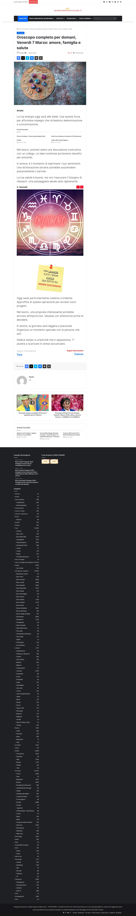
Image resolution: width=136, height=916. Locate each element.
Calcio (18, 851)
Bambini (18, 662)
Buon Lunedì (20, 582)
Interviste (19, 733)
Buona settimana (21, 611)
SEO (17, 868)
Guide (18, 682)
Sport (16, 848)
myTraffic (18, 745)
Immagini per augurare (21, 571)
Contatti (101, 909)
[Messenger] (32, 58)
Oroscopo (23, 18)
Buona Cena (20, 605)
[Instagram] (112, 2)
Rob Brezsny (20, 828)
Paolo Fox (19, 825)
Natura (18, 702)
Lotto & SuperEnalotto (23, 694)
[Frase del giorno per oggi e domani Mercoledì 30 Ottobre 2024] (54, 461)
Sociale (18, 719)
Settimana (19, 831)
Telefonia (19, 873)
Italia (17, 759)
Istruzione (19, 688)
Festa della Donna (21, 628)
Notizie (17, 751)
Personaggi (18, 836)
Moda (18, 699)
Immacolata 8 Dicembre (23, 634)
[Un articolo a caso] (118, 2)
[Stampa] (41, 58)
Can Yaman (19, 568)
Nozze (18, 705)
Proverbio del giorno (22, 556)
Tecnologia (71, 18)
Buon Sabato (20, 599)
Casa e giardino (84, 18)
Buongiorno (19, 619)
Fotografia (19, 679)
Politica (18, 765)
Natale (18, 554)
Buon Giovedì (20, 579)
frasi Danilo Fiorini (21, 545)
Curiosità (19, 671)
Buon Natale (20, 591)
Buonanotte (19, 616)
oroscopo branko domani (24, 822)
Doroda (17, 522)
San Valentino (20, 645)
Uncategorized (19, 896)
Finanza (17, 525)
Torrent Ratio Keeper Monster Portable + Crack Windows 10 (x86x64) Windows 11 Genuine (49, 434)
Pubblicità (112, 912)
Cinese (18, 791)
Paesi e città (20, 708)
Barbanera (19, 779)
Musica (17, 728)
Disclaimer (119, 912)
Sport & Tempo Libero (23, 722)
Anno (18, 776)
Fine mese (19, 631)
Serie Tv (18, 891)
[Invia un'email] (25, 53)
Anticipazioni (20, 882)
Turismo (18, 725)
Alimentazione (20, 651)
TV (17, 876)
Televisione (18, 879)
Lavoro (18, 691)
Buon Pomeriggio (21, 594)
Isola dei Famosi (21, 885)
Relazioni (19, 713)
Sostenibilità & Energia (21, 845)
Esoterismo (19, 674)
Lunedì (18, 551)
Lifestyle (59, 18)
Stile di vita (18, 856)
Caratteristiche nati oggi (23, 788)
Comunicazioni (19, 508)
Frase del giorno (21, 542)
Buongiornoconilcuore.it (23, 785)
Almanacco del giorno (23, 654)
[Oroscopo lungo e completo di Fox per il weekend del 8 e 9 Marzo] (33, 402)
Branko (18, 782)
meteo (18, 696)
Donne (17, 516)
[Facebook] (104, 2)
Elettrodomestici (21, 505)
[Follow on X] (24, 53)
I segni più (19, 808)
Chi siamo (88, 912)
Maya (18, 816)
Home (20, 29)
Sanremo (19, 888)
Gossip (17, 565)
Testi (17, 742)
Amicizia (18, 531)
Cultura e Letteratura (21, 514)
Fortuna (18, 805)
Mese (18, 819)
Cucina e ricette (20, 511)
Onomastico (20, 642)
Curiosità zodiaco (21, 796)
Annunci (17, 494)
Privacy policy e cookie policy (100, 912)
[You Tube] (109, 2)
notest (17, 748)
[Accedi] (115, 2)
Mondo (18, 762)
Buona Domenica (21, 608)
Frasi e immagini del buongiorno (41, 18)
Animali (18, 656)
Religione (19, 716)
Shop (16, 842)
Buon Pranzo (20, 596)
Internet (18, 862)
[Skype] (27, 58)
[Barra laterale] (120, 2)
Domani (18, 802)
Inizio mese (19, 636)
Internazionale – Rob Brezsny (25, 811)
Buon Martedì (20, 585)
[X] (106, 2)
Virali (17, 768)
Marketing (19, 865)
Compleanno (20, 539)
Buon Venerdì (20, 602)
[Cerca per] (115, 18)
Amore (18, 773)
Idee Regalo (20, 685)
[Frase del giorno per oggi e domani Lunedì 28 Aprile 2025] (45, 461)
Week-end (19, 833)
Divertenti (19, 756)
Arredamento (20, 502)
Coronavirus (20, 753)
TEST (16, 893)
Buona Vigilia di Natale (23, 614)
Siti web (18, 871)
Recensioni (19, 739)
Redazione (81, 912)
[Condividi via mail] (36, 58)
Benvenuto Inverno (22, 574)
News (18, 736)
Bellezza (18, 665)
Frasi (16, 528)
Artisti (18, 731)
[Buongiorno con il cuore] (68, 10)
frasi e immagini (19, 559)
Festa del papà (20, 625)
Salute (17, 839)
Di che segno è (20, 799)
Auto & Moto (20, 659)
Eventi (18, 676)
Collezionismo (20, 668)
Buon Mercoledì (21, 536)
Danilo (21, 53)
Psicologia (19, 711)
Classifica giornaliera (22, 793)
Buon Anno (19, 534)
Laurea (18, 548)
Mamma (18, 519)
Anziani (17, 496)
